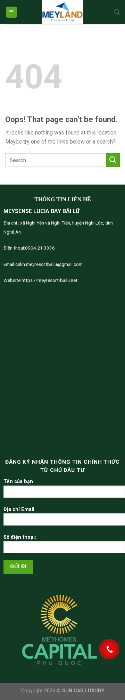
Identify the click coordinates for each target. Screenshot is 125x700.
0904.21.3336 (40, 248)
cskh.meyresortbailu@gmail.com (49, 264)
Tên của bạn (18, 482)
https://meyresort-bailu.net (49, 280)
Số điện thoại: (19, 537)
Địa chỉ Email (18, 509)
